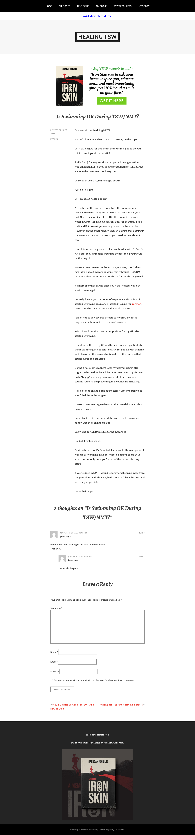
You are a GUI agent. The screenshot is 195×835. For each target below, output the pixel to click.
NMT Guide (83, 6)
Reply (141, 532)
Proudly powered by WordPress (83, 829)
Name (54, 652)
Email (54, 661)
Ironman (136, 304)
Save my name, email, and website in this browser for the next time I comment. (94, 680)
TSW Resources (123, 6)
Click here (118, 742)
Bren (55, 139)
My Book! (101, 6)
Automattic (119, 829)
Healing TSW (97, 36)
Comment (56, 608)
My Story (144, 6)
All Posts (64, 6)
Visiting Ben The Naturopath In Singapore (121, 704)
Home (49, 6)
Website (54, 671)
